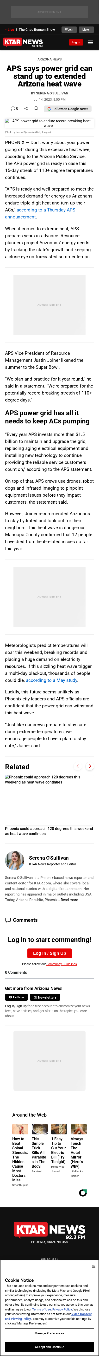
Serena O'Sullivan (49, 858)
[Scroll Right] (90, 766)
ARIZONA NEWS (49, 59)
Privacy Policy (62, 1309)
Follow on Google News (70, 109)
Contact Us (49, 1259)
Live (11, 30)
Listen (86, 29)
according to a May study (51, 680)
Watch (69, 29)
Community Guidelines (61, 964)
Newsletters (47, 997)
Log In (76, 42)
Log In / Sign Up (49, 953)
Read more (69, 900)
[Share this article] (26, 108)
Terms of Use (41, 1309)
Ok (93, 1266)
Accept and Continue (49, 1347)
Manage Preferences (49, 1333)
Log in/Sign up (16, 1006)
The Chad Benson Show (37, 30)
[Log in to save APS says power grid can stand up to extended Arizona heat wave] (36, 109)
